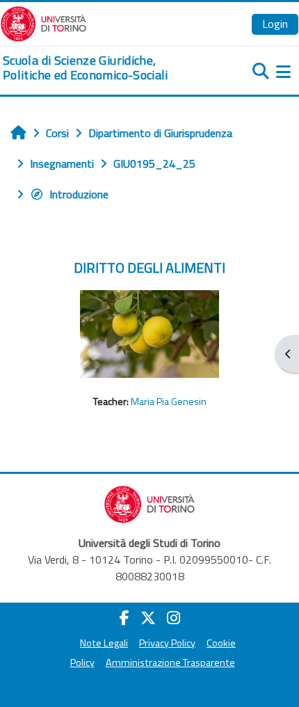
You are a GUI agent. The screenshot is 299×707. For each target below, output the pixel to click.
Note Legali (104, 643)
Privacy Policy (167, 643)
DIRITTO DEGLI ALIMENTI (149, 267)
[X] (148, 618)
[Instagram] (173, 618)
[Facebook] (124, 618)
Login (275, 23)
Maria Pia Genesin (169, 401)
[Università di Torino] (43, 22)
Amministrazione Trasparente (170, 662)
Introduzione (78, 194)
